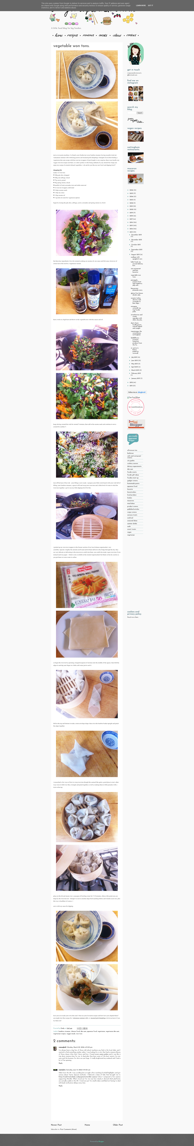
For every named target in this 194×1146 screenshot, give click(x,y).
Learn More (141, 5)
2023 (131, 200)
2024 (131, 196)
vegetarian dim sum (112, 1031)
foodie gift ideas (133, 475)
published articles (133, 509)
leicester (130, 489)
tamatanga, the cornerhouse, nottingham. (136, 333)
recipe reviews (132, 512)
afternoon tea (132, 450)
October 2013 (136, 244)
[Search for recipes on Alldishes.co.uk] (133, 397)
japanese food (92, 1031)
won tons (79, 1034)
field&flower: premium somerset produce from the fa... (136, 341)
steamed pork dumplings (98, 1018)
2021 (131, 206)
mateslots (62, 1070)
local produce (131, 495)
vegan (129, 532)
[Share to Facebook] (84, 1028)
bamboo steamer (64, 1031)
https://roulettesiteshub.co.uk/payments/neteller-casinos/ (78, 1077)
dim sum (83, 1031)
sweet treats (131, 529)
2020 (132, 209)
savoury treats (132, 515)
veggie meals (71, 1034)
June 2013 (134, 360)
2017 (131, 219)
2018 (131, 216)
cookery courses (132, 463)
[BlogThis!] (80, 1028)
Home (87, 1125)
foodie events (132, 472)
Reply (60, 1063)
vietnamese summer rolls (80, 1018)
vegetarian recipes (59, 1034)
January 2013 (135, 378)
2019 (131, 212)
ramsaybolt (62, 1047)
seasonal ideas (132, 520)
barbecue (130, 453)
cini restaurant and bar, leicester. (136, 270)
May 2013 (134, 364)
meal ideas (131, 503)
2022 (131, 203)
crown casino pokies (101, 1054)
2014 (131, 229)
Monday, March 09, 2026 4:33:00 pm (79, 1047)
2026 (132, 190)
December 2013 (136, 235)
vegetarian (101, 1031)
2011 (131, 385)
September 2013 (136, 249)
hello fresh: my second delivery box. (137, 263)
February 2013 (136, 373)
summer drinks (132, 523)
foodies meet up (133, 478)
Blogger (101, 1141)
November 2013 (136, 239)
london (129, 498)
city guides (130, 460)
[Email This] (78, 1028)
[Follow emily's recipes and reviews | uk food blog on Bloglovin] (137, 393)
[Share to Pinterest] (86, 1028)
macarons (130, 500)
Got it (150, 5)
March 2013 (135, 370)
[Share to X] (82, 1028)
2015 (131, 225)
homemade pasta (133, 483)
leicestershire (131, 492)
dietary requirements (134, 466)
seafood (130, 518)
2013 (131, 232)
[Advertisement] (135, 573)
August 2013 (135, 254)
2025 (131, 193)
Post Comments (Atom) (68, 1129)
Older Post (118, 1125)
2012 (131, 382)
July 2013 (134, 357)
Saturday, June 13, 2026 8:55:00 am (78, 1070)
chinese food (75, 1031)
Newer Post (56, 1125)
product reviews (132, 506)
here (136, 617)
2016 (131, 222)
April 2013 (134, 367)
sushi (129, 526)
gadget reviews (132, 480)
